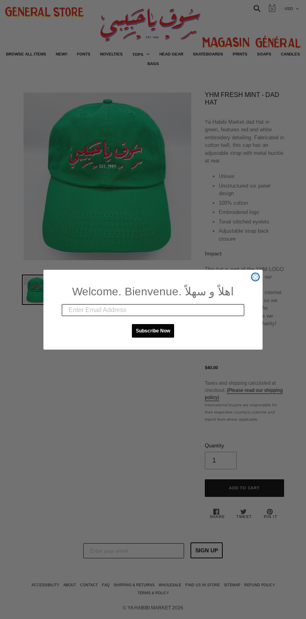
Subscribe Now (153, 331)
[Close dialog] (255, 277)
